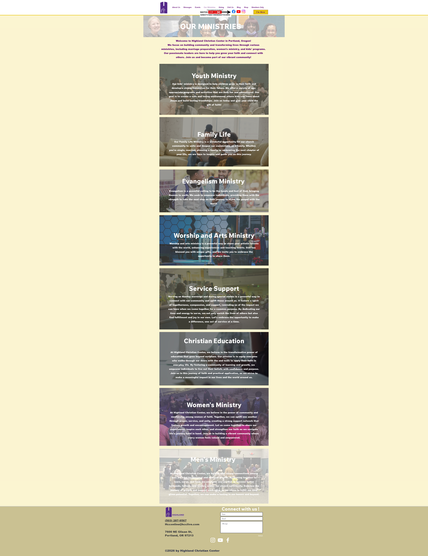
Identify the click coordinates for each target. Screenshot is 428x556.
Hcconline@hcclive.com (182, 524)
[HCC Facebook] (233, 11)
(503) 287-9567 (176, 520)
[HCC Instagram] (243, 11)
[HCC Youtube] (238, 11)
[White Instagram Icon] (213, 540)
